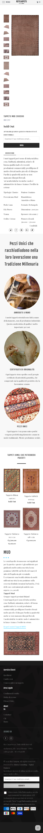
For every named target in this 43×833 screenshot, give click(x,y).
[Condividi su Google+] (26, 230)
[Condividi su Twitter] (10, 230)
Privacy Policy (9, 701)
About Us (5, 707)
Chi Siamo (5, 720)
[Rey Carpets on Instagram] (11, 738)
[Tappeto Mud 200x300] (25, 35)
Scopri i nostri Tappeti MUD (15, 627)
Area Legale (8, 688)
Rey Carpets (14, 761)
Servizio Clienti (9, 670)
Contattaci (5, 715)
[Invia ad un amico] (32, 230)
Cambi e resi (8, 679)
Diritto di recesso (10, 697)
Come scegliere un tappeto (14, 683)
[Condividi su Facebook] (16, 230)
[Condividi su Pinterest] (21, 230)
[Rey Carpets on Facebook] (6, 738)
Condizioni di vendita (11, 693)
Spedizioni (7, 675)
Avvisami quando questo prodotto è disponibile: (20, 133)
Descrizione (9, 153)
